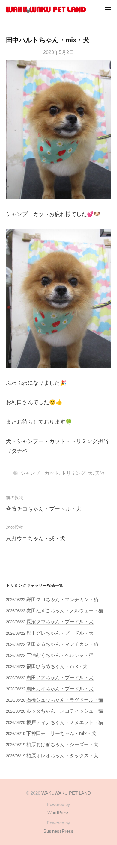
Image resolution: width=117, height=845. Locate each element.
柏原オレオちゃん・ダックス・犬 (62, 755)
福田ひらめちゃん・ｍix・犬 (57, 666)
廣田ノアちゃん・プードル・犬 (60, 677)
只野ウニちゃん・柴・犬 (35, 539)
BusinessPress (59, 831)
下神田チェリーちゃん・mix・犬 (61, 733)
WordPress (58, 812)
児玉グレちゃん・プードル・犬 (60, 633)
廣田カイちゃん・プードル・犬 (60, 688)
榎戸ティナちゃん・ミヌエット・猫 (64, 722)
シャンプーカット (40, 473)
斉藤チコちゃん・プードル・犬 (44, 509)
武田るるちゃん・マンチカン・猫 (62, 644)
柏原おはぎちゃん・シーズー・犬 (62, 744)
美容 (100, 473)
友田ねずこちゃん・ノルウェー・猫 (64, 610)
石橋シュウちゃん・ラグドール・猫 (64, 699)
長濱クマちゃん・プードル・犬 (60, 621)
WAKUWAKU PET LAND (66, 793)
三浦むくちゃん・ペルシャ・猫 (60, 655)
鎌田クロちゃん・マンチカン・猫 (62, 599)
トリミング (74, 473)
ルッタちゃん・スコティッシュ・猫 (64, 711)
